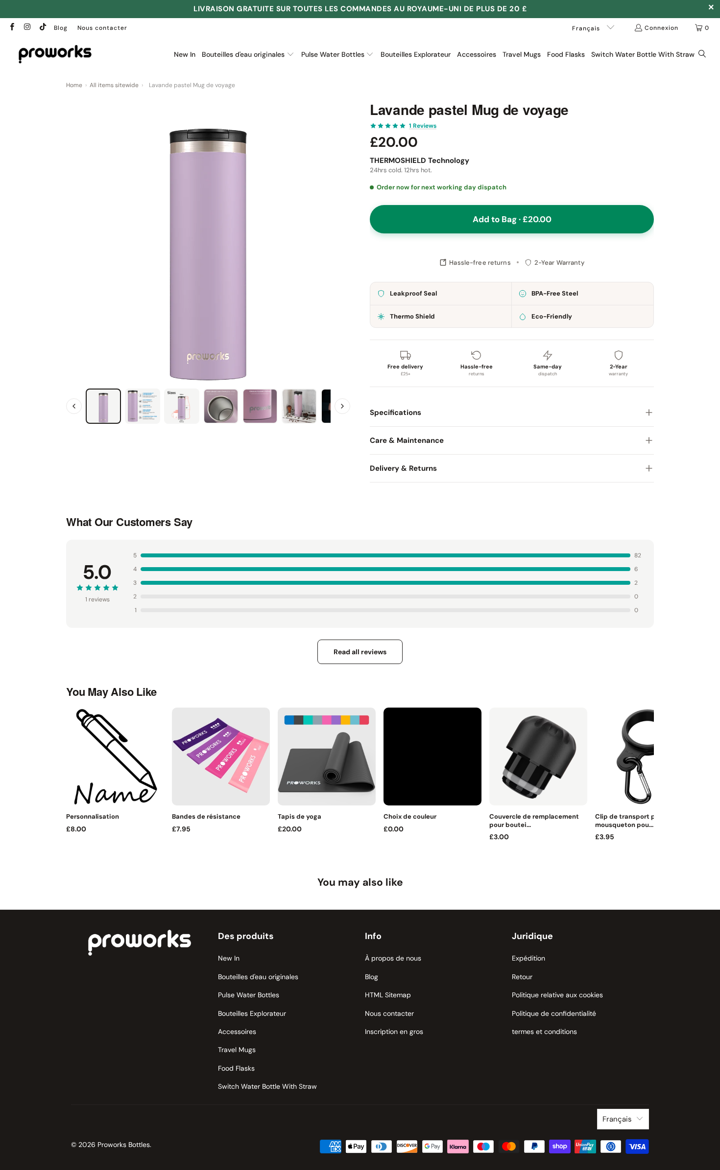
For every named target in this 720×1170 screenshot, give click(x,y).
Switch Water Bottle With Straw (267, 1086)
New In (229, 958)
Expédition (528, 958)
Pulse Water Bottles (248, 994)
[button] (248, 55)
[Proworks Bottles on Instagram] (27, 28)
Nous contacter (102, 28)
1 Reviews (422, 126)
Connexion (661, 28)
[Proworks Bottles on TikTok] (42, 28)
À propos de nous (393, 958)
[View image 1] (103, 406)
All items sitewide (114, 85)
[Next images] (342, 406)
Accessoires (237, 1031)
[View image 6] (299, 406)
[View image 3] (181, 406)
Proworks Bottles (123, 1144)
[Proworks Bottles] (55, 54)
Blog (61, 28)
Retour (522, 976)
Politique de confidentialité (554, 1013)
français (587, 28)
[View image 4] (221, 406)
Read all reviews (360, 651)
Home (74, 85)
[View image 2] (142, 406)
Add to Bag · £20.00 (512, 219)
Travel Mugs (237, 1049)
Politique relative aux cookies (557, 994)
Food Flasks (236, 1068)
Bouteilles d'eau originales (258, 976)
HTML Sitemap (388, 994)
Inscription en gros (394, 1031)
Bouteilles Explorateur (252, 1013)
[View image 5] (260, 406)
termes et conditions (544, 1031)
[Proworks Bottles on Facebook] (11, 28)
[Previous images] (74, 406)
